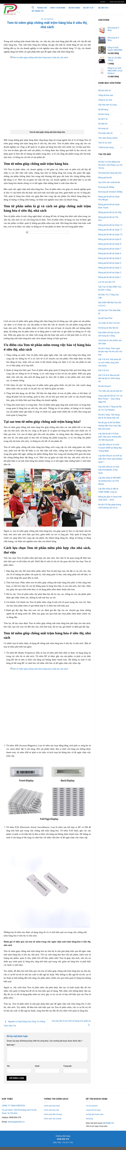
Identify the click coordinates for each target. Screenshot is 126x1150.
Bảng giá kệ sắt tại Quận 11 (110, 230)
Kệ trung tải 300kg (106, 187)
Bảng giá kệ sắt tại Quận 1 (109, 277)
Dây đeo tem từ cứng (107, 105)
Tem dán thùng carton (108, 138)
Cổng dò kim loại (105, 95)
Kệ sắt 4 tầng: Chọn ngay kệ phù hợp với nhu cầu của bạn (110, 351)
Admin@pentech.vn (16, 1122)
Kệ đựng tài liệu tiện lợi (108, 328)
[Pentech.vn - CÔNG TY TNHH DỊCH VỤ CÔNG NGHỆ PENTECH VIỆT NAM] (14, 9)
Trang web (67, 1066)
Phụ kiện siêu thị (105, 133)
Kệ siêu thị (103, 8)
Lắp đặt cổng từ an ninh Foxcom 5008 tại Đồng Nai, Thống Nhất (110, 447)
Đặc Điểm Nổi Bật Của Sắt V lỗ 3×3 (109, 304)
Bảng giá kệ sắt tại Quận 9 (109, 239)
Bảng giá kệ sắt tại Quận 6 (109, 253)
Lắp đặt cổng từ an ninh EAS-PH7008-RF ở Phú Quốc (108, 470)
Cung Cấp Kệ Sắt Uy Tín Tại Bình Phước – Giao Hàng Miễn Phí (110, 399)
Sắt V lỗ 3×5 (103, 370)
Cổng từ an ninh (57, 8)
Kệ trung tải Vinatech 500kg (110, 192)
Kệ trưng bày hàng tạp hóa (109, 173)
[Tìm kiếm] (32, 7)
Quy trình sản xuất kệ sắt (109, 182)
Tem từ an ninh (104, 143)
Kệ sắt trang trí (104, 386)
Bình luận (11, 1045)
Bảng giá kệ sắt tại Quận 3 (109, 268)
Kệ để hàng (103, 109)
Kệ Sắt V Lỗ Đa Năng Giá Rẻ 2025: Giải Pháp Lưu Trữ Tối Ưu (110, 165)
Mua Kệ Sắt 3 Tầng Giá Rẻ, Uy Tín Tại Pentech (110, 408)
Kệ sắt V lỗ (88, 8)
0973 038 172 (108, 1123)
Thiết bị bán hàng (106, 147)
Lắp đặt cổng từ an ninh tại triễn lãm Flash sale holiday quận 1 (110, 458)
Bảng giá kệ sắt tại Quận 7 (109, 249)
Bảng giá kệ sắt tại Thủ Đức (108, 219)
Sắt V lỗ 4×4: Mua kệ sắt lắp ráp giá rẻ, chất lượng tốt (109, 378)
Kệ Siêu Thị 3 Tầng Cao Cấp (108, 296)
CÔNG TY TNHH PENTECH (13, 1105)
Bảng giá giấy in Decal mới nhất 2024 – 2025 (110, 498)
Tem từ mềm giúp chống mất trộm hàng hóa (24, 951)
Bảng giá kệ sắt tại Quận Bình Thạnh (109, 206)
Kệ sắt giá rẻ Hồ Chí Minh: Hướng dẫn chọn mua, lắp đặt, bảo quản (109, 425)
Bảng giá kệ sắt (105, 177)
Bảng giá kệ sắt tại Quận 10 (110, 234)
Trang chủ (42, 8)
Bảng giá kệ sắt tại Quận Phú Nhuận (109, 198)
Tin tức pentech (47, 19)
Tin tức (102, 2)
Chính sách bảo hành (117, 2)
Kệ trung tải (37, 11)
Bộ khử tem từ (104, 90)
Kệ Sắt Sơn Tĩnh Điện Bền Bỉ (109, 312)
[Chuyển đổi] (121, 123)
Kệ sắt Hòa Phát (105, 318)
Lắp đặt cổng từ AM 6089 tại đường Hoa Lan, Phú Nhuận (109, 481)
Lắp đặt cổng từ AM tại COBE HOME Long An (108, 490)
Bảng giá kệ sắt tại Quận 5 (109, 258)
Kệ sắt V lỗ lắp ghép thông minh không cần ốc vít (109, 506)
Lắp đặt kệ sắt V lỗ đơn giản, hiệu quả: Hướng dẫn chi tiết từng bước (109, 436)
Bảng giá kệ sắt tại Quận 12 (110, 225)
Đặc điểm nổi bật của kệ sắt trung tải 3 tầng (108, 334)
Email (37, 1066)
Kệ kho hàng (74, 8)
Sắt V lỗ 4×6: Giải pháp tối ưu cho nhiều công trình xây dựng (109, 362)
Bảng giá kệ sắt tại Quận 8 (109, 244)
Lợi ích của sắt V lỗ (106, 282)
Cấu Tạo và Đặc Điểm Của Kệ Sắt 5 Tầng (109, 288)
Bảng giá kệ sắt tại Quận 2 (109, 272)
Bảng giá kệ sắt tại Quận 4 (109, 263)
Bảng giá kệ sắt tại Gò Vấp (109, 212)
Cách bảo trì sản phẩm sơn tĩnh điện (110, 342)
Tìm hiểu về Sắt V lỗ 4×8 (108, 323)
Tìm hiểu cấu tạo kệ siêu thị (110, 391)
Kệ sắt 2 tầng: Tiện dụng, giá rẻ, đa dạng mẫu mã (109, 416)
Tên (8, 1066)
